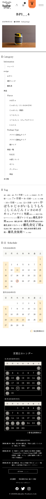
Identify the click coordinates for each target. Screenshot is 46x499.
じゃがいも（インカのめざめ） (21, 105)
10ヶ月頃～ (11, 202)
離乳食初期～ (39, 221)
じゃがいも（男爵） (16, 110)
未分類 (6, 179)
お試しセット (14, 159)
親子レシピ (11, 81)
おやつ (9, 76)
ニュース (10, 66)
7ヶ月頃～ (17, 198)
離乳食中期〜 (10, 221)
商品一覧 (10, 149)
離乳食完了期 (32, 224)
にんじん (12, 125)
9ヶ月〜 (35, 199)
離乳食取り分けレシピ (13, 225)
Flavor (10, 95)
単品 (11, 174)
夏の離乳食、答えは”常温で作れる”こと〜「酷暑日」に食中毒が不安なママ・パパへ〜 (27, 464)
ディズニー (13, 169)
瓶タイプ (12, 144)
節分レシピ (32, 214)
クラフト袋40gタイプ (17, 134)
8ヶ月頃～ (28, 198)
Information (9, 61)
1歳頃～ (9, 195)
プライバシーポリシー (23, 483)
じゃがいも (22, 205)
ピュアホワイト (15, 213)
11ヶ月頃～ (20, 203)
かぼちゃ (12, 100)
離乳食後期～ (16, 232)
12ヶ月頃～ (28, 202)
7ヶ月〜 (9, 199)
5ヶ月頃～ (19, 194)
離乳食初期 (29, 221)
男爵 (26, 214)
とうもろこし (14, 115)
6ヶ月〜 (27, 195)
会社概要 (13, 479)
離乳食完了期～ (19, 229)
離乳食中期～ (19, 221)
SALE (12, 154)
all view (20, 471)
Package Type (13, 130)
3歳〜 (13, 195)
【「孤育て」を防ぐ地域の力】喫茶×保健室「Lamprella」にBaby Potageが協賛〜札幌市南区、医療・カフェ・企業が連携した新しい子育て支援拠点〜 (27, 454)
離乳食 (9, 86)
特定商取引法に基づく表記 (27, 479)
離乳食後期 (28, 228)
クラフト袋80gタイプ (17, 139)
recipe (6, 71)
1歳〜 (5, 195)
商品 (5, 90)
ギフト (11, 164)
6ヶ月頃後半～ (34, 195)
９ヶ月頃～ (29, 232)
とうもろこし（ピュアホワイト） (21, 120)
